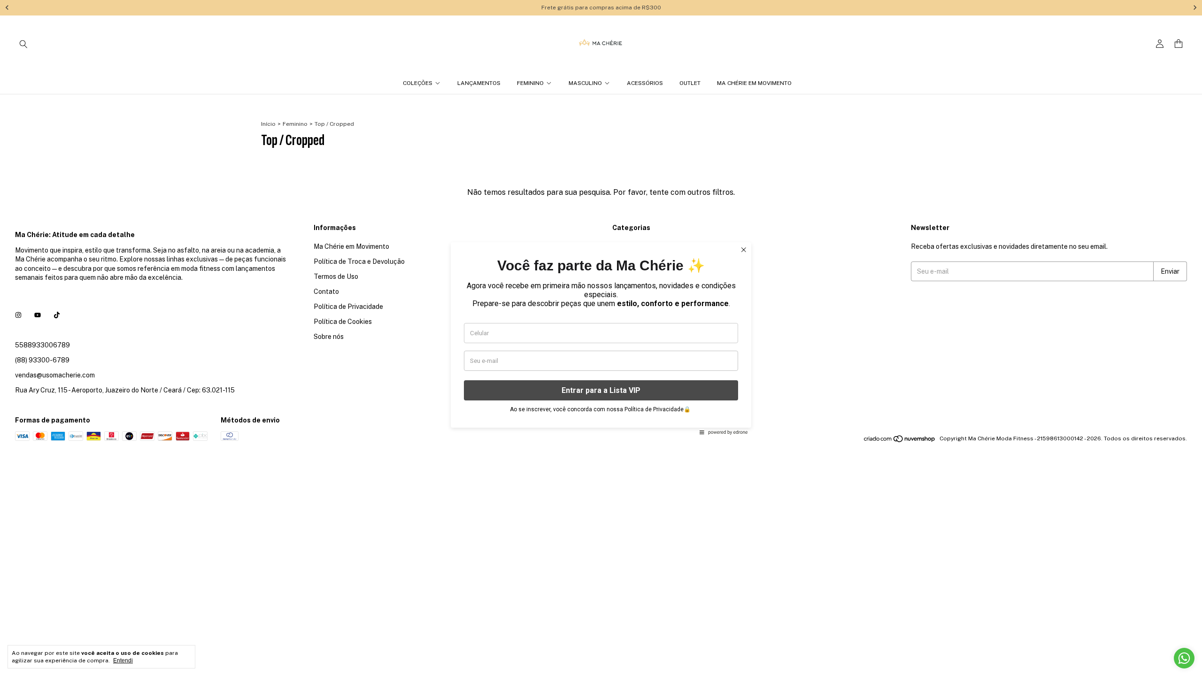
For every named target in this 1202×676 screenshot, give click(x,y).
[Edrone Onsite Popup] (601, 338)
